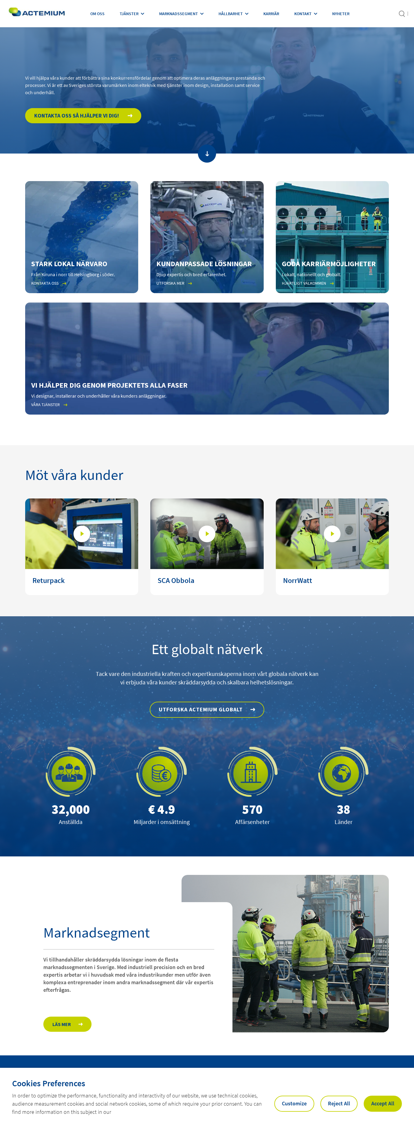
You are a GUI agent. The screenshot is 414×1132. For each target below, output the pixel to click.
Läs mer (61, 1024)
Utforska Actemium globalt (201, 709)
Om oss (97, 13)
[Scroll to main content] (207, 153)
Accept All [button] (382, 1103)
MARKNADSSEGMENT (178, 13)
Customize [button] (294, 1103)
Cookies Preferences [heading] (48, 1083)
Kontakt (303, 13)
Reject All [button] (339, 1103)
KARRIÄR (271, 13)
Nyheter (340, 13)
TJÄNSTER (129, 13)
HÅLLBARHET (231, 13)
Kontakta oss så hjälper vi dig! (77, 115)
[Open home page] (36, 13)
